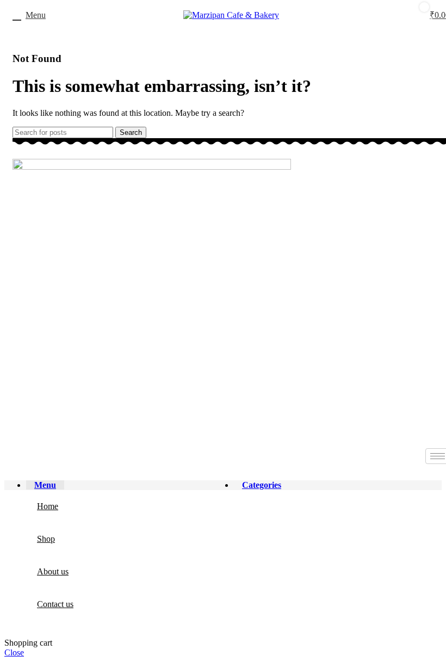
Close (14, 652)
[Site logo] (231, 15)
